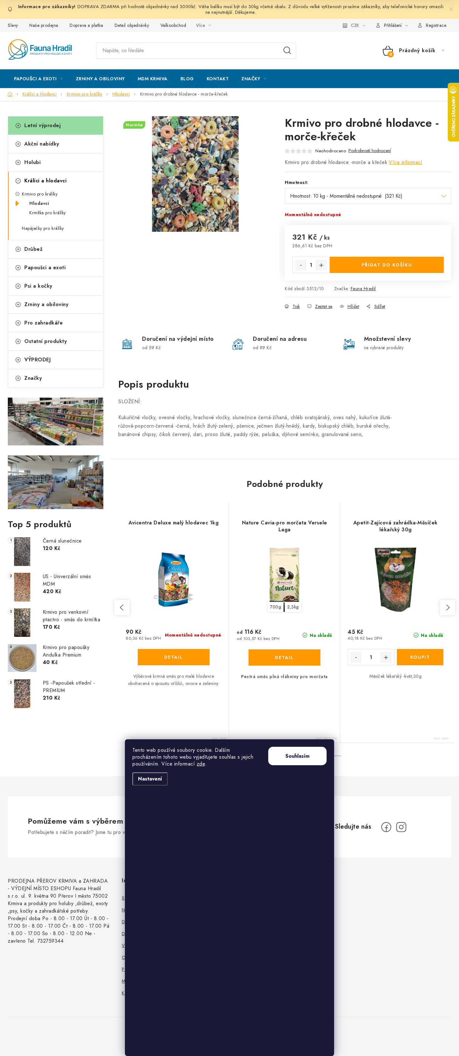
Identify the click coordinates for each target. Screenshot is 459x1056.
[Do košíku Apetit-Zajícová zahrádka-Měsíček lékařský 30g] (420, 657)
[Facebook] (386, 827)
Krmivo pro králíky (39, 194)
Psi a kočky (38, 286)
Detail (174, 657)
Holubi (32, 162)
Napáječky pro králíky (43, 228)
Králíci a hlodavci (45, 180)
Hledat (287, 50)
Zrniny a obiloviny (46, 304)
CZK (355, 25)
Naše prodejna (43, 25)
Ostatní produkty (45, 341)
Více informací (405, 162)
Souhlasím (297, 756)
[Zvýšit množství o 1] (321, 265)
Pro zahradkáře (43, 322)
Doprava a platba (86, 25)
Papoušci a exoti (45, 267)
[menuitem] (38, 78)
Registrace (436, 25)
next (447, 607)
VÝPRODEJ (37, 359)
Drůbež (33, 249)
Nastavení (150, 778)
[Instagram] (401, 827)
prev (122, 607)
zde (201, 763)
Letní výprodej (42, 125)
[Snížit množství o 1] (300, 265)
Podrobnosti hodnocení (369, 150)
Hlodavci (39, 203)
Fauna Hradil (363, 288)
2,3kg (293, 607)
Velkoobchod (173, 25)
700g (275, 607)
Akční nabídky (41, 143)
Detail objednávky (132, 25)
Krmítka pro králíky (47, 213)
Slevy (13, 25)
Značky (33, 378)
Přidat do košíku (387, 265)
